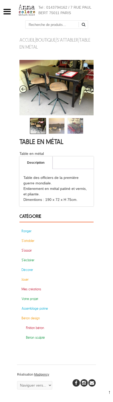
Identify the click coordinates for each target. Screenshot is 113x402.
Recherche (85, 24)
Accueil (27, 40)
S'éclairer (28, 260)
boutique (46, 40)
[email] (92, 383)
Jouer (25, 279)
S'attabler (67, 40)
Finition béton (35, 328)
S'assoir (27, 250)
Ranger (27, 231)
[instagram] (84, 383)
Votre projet (30, 299)
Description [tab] (35, 163)
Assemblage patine (35, 308)
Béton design (31, 318)
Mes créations (31, 289)
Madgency (41, 374)
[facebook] (76, 383)
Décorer (27, 270)
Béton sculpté (35, 337)
